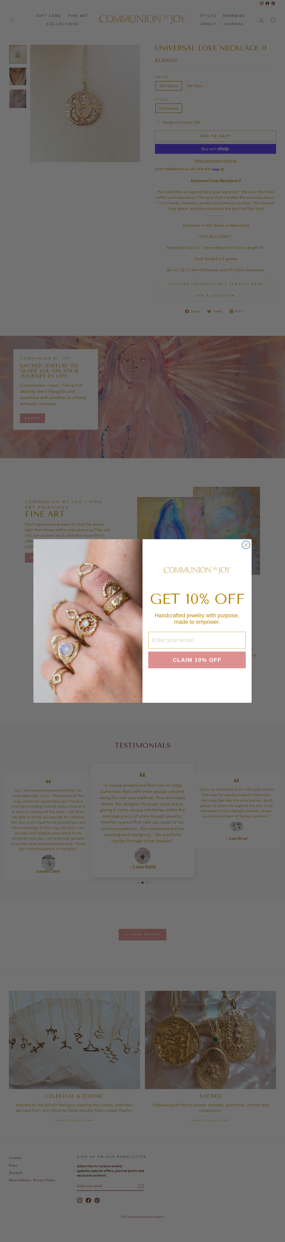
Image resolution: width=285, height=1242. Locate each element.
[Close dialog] (246, 545)
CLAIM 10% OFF (197, 660)
